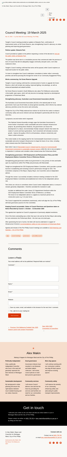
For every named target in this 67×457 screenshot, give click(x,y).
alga (8, 235)
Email (10, 292)
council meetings (16, 235)
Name (10, 284)
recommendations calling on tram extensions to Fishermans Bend (40, 224)
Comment (11, 265)
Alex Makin (19, 36)
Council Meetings (27, 36)
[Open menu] (42, 15)
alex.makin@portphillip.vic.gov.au (46, 418)
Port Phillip (35, 36)
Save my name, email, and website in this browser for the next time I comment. (34, 307)
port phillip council (37, 235)
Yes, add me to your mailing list (19, 311)
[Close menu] (47, 9)
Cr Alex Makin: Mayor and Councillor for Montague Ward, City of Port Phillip (21, 6)
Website (10, 299)
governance (26, 235)
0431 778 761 (30, 418)
